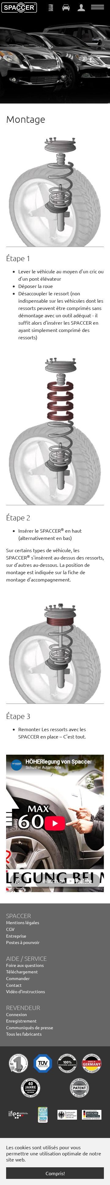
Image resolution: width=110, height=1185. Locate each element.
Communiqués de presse (29, 1027)
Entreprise (16, 936)
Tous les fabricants (24, 1034)
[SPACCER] (19, 7)
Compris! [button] (55, 1173)
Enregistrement (21, 1020)
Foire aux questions (25, 965)
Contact (14, 985)
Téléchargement (22, 971)
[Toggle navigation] (97, 7)
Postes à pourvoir (22, 942)
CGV (10, 929)
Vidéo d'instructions (25, 991)
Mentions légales (22, 922)
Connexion (16, 1014)
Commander (18, 978)
